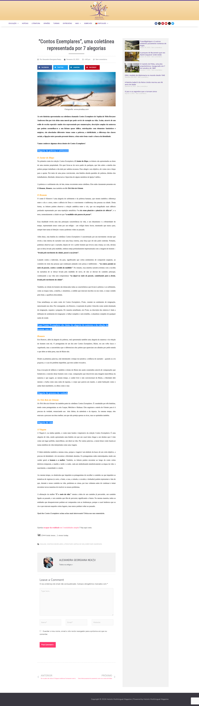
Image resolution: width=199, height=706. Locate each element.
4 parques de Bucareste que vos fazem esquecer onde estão (152, 54)
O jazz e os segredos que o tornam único (141, 91)
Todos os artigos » (66, 565)
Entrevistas (67, 23)
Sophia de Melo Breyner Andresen (87, 544)
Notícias (25, 23)
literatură (68, 544)
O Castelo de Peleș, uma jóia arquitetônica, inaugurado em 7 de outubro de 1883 (152, 66)
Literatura (36, 23)
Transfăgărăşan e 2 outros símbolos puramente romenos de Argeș (153, 43)
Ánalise (43, 544)
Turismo (56, 23)
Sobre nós (88, 23)
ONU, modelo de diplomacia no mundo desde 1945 (145, 75)
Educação (12, 23)
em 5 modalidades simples (61, 528)
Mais (77, 23)
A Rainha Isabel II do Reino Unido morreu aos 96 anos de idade (144, 83)
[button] (44, 67)
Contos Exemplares (55, 544)
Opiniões (47, 23)
